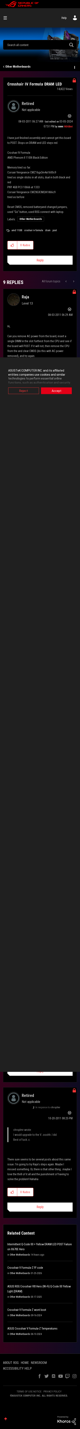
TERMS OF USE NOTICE (29, 1391)
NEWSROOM (39, 1363)
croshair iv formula (33, 230)
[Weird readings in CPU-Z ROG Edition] (66, 281)
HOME (25, 1363)
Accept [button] (56, 390)
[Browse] (6, 18)
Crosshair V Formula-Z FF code (25, 1267)
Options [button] (74, 66)
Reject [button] (23, 390)
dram (47, 230)
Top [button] (5, 1419)
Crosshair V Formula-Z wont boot (26, 1309)
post (55, 230)
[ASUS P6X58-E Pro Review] (73, 281)
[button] (12, 245)
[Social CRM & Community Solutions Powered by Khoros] (66, 1420)
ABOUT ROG (11, 1363)
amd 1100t (16, 230)
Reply (40, 260)
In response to (47, 1107)
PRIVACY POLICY (52, 1391)
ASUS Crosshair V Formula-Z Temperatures (32, 1328)
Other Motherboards (18, 66)
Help (64, 18)
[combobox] (40, 45)
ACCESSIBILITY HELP (17, 1368)
